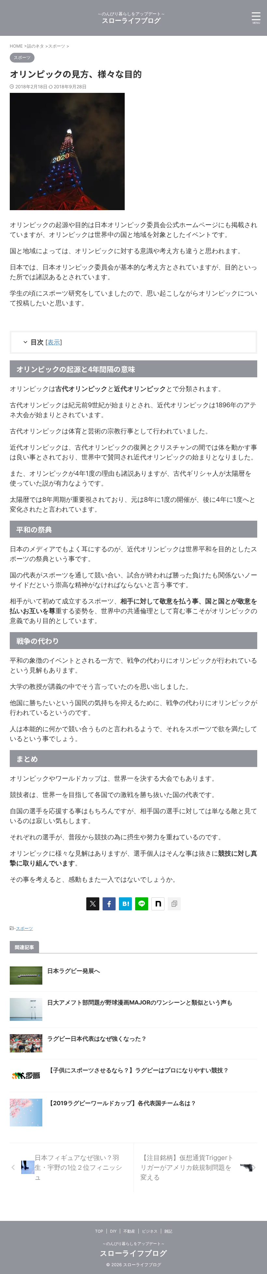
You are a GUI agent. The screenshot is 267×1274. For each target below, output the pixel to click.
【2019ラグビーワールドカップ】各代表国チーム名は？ (121, 1103)
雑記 (168, 1231)
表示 (54, 342)
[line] (141, 903)
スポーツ (24, 928)
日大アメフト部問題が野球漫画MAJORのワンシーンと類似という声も (139, 1002)
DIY (113, 1231)
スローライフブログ (131, 20)
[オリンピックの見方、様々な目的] (125, 903)
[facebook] (109, 903)
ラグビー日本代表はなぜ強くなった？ (97, 1038)
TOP (99, 1231)
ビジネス (150, 1231)
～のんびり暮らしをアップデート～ (133, 1243)
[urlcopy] (174, 903)
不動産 (129, 1231)
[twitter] (92, 903)
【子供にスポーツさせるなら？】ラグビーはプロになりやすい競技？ (138, 1070)
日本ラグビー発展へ (73, 970)
